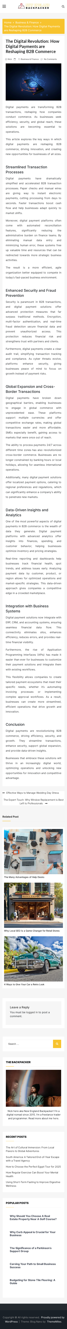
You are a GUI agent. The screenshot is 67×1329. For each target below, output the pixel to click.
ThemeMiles (54, 1321)
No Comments (50, 59)
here (55, 1118)
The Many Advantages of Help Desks (24, 877)
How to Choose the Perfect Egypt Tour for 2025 (33, 1166)
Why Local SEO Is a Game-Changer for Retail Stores (32, 930)
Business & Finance (30, 59)
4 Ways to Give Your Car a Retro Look (24, 984)
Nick (10, 59)
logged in (32, 1012)
